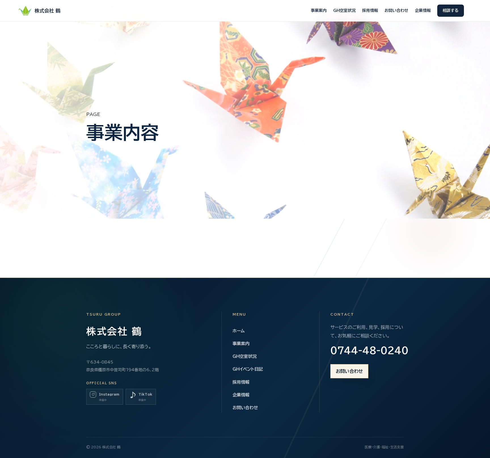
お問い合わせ (396, 10)
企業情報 (423, 10)
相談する (451, 10)
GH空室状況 (344, 10)
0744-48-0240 (367, 350)
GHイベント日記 (248, 369)
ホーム (239, 331)
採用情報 (370, 10)
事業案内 (319, 10)
